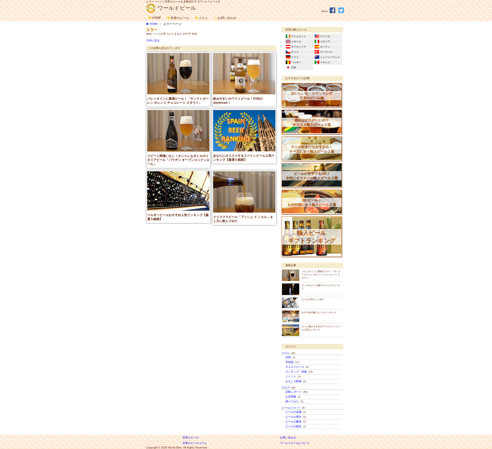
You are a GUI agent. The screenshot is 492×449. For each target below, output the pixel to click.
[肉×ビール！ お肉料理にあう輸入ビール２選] (312, 212)
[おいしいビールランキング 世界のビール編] (312, 105)
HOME (156, 17)
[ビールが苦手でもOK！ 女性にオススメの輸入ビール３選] (312, 185)
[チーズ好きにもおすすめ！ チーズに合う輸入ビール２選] (312, 159)
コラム (203, 18)
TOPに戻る (153, 40)
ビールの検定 (295, 426)
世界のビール (180, 18)
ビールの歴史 (295, 416)
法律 (290, 357)
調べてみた (294, 401)
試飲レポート (296, 391)
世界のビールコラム (195, 443)
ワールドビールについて (294, 443)
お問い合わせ (227, 18)
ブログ (288, 387)
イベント (293, 376)
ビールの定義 (295, 411)
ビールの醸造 (295, 421)
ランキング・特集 (299, 371)
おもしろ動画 (295, 381)
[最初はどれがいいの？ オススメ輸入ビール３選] (312, 132)
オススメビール (297, 366)
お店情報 (293, 396)
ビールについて (293, 407)
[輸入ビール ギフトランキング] (312, 254)
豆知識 (292, 362)
